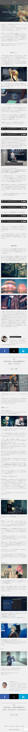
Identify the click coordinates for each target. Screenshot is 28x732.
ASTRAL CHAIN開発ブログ (18, 361)
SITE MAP (22, 726)
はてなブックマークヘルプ (23, 350)
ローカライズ (16, 363)
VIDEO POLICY (17, 726)
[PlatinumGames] (15, 3)
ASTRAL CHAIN (7, 361)
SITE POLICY (6, 726)
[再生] (2, 128)
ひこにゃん (8, 86)
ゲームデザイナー (12, 709)
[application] (14, 129)
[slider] (24, 129)
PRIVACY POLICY (11, 726)
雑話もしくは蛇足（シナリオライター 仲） (14, 382)
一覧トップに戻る (14, 368)
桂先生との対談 (6, 581)
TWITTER (4, 350)
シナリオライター (21, 709)
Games (10, 363)
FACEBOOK (14, 350)
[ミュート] (21, 128)
